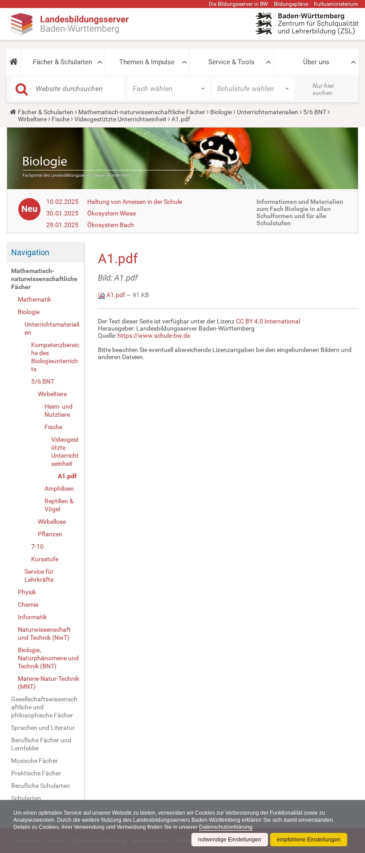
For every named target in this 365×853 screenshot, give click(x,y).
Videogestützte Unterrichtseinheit (120, 119)
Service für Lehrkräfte (38, 575)
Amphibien (59, 488)
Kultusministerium (336, 4)
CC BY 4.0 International (268, 321)
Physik (27, 592)
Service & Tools (231, 62)
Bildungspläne (291, 4)
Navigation (30, 252)
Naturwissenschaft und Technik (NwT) (44, 633)
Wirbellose (52, 521)
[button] (13, 62)
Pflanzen (50, 534)
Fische (60, 119)
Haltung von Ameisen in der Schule (134, 201)
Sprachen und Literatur (43, 727)
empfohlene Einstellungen (309, 839)
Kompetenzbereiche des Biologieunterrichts (55, 357)
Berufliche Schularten (40, 785)
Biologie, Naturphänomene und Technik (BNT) (48, 658)
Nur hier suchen (323, 89)
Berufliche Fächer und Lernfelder (41, 744)
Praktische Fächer (36, 773)
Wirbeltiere (32, 119)
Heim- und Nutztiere (59, 410)
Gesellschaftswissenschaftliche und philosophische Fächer (44, 707)
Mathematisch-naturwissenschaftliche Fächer (141, 112)
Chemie (28, 604)
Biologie (221, 112)
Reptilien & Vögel (59, 505)
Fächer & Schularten (62, 62)
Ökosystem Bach (110, 224)
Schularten (26, 798)
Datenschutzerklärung (225, 827)
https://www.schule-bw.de (154, 335)
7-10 (37, 546)
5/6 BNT (314, 112)
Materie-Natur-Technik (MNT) (48, 682)
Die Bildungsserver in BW (238, 4)
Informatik (32, 617)
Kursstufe (44, 559)
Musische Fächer (34, 760)
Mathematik (34, 299)
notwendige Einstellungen (229, 839)
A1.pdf (67, 476)
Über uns (316, 62)
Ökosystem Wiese (111, 213)
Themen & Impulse (146, 62)
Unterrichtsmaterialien (267, 112)
